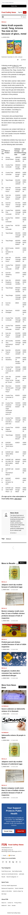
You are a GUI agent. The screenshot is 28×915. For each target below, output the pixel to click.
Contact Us (10, 902)
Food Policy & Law (6, 871)
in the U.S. (15, 65)
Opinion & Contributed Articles (10, 874)
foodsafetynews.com (7, 847)
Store (9, 905)
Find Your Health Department (9, 885)
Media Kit (4, 905)
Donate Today (8, 831)
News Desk (6, 37)
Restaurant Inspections (8, 888)
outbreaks (5, 706)
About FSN (20, 831)
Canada (4, 68)
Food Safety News (15, 913)
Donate (13, 905)
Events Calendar (19, 888)
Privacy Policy (17, 902)
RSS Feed (4, 894)
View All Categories (11, 877)
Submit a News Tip (18, 891)
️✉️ (4, 855)
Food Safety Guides (17, 871)
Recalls (4, 22)
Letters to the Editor (7, 891)
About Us (4, 902)
